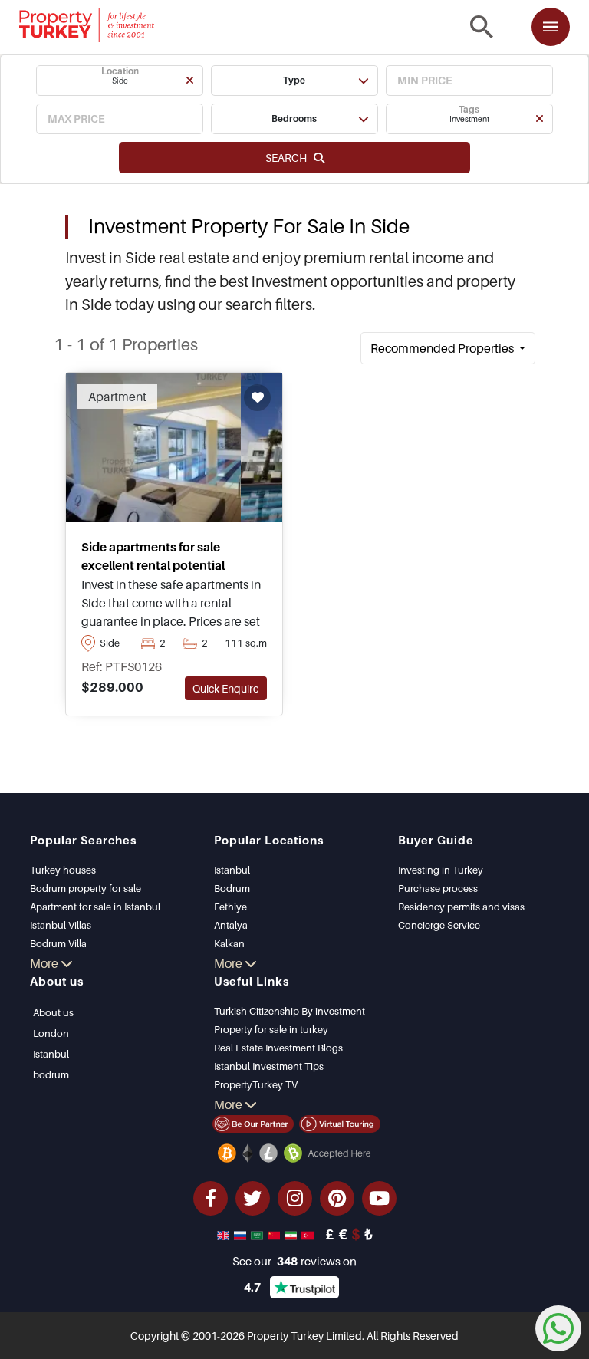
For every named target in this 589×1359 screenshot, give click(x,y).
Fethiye (230, 906)
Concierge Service (439, 925)
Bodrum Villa (58, 943)
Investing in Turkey (440, 870)
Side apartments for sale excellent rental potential (153, 556)
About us (53, 1012)
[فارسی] (292, 1234)
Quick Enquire (225, 688)
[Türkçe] (309, 1234)
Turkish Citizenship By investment (289, 1011)
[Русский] (241, 1234)
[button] (119, 80)
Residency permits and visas (461, 906)
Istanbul (232, 870)
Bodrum (232, 888)
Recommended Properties (443, 348)
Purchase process (438, 888)
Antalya (231, 925)
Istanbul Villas (60, 925)
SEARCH (289, 157)
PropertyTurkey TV (256, 1084)
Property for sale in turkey (271, 1029)
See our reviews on (294, 1261)
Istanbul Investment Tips (269, 1066)
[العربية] (258, 1234)
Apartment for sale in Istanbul (95, 906)
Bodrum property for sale (85, 888)
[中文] (275, 1234)
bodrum (51, 1074)
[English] (224, 1234)
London (51, 1033)
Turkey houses (63, 870)
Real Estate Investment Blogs (278, 1047)
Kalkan (229, 943)
